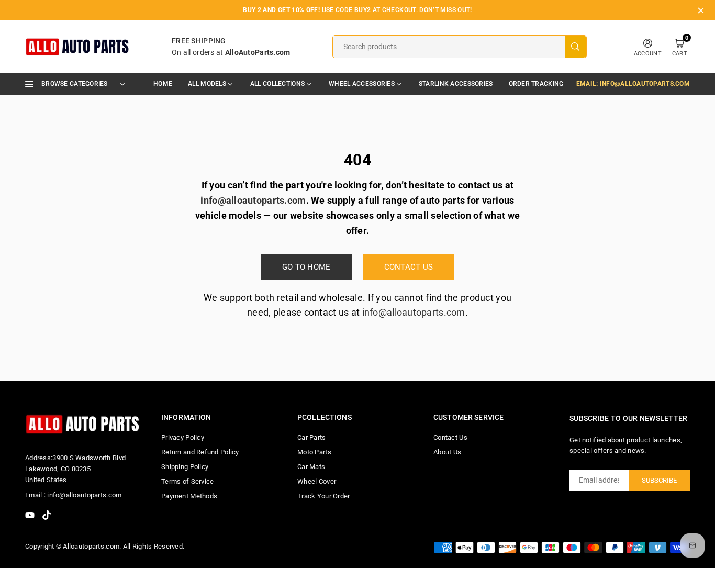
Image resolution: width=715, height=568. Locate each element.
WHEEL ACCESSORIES (362, 83)
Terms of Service (187, 481)
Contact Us (450, 437)
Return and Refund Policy (200, 452)
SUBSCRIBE (659, 480)
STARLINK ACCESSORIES (456, 83)
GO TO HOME (306, 267)
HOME (162, 83)
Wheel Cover (316, 481)
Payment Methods (189, 496)
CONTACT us (408, 267)
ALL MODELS (207, 83)
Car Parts (311, 437)
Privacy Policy (182, 437)
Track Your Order (323, 496)
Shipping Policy (184, 467)
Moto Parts (314, 452)
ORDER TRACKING (536, 83)
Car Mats (311, 467)
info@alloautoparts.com (413, 312)
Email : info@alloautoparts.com (73, 495)
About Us (447, 452)
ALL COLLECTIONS (277, 83)
